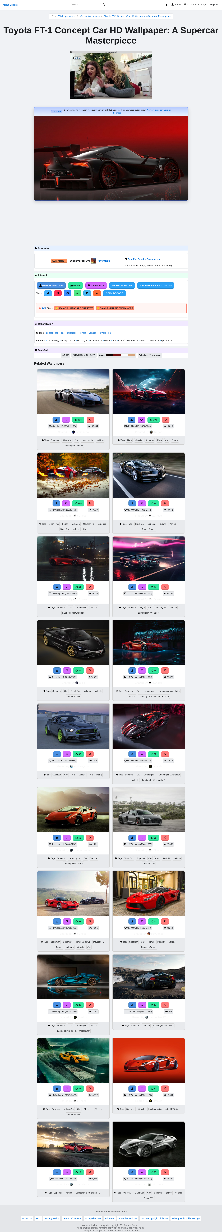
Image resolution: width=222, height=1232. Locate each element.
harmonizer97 (157, 1017)
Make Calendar (122, 285)
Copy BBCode (114, 293)
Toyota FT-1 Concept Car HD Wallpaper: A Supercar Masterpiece (137, 16)
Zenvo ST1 (149, 1198)
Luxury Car (153, 340)
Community (192, 4)
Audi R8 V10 (149, 864)
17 (154, 1005)
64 (154, 587)
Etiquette (109, 1218)
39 (79, 670)
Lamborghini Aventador (148, 613)
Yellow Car (69, 1109)
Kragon (157, 432)
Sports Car (166, 340)
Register (214, 4)
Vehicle (100, 440)
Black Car (64, 529)
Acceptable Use (93, 1218)
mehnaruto (82, 432)
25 (154, 1172)
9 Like (77, 285)
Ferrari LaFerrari (82, 942)
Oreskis (157, 766)
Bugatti (163, 524)
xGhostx (82, 515)
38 (154, 838)
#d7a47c (131, 355)
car (62, 333)
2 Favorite (97, 285)
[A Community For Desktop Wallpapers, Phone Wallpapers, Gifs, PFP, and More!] (52, 16)
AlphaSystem (82, 766)
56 (79, 838)
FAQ (38, 1218)
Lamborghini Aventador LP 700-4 (154, 696)
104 (79, 503)
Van (114, 340)
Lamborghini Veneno (73, 446)
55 (154, 670)
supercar (71, 333)
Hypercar (127, 1193)
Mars (159, 440)
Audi (157, 858)
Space (175, 440)
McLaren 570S (73, 1114)
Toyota (82, 333)
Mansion (161, 942)
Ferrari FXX (53, 524)
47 (154, 921)
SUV (72, 340)
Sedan (107, 340)
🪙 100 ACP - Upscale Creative (74, 308)
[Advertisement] (111, 222)
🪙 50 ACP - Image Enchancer (115, 308)
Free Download (52, 285)
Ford (73, 775)
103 (154, 419)
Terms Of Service (72, 1218)
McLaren (76, 524)
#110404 (109, 355)
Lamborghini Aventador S (153, 780)
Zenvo (169, 1193)
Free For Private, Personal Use (144, 259)
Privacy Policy (52, 1218)
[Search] (104, 4)
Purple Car (55, 942)
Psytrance (103, 260)
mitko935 (157, 1184)
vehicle (92, 333)
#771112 (117, 355)
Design (64, 340)
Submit (178, 4)
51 (79, 587)
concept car (52, 333)
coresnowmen (82, 850)
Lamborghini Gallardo (73, 864)
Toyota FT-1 (105, 333)
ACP (44, 308)
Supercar (55, 440)
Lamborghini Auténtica (163, 1025)
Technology (53, 340)
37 (154, 754)
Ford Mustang (95, 775)
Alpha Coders (10, 5)
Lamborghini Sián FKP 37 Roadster (73, 1031)
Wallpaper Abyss (66, 16)
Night (142, 607)
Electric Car (96, 340)
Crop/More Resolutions (156, 285)
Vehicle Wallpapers (90, 16)
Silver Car (67, 440)
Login (204, 4)
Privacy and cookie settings (186, 1218)
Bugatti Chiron (148, 529)
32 (79, 1005)
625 (79, 419)
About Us (27, 1218)
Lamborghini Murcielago (73, 613)
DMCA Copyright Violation (154, 1218)
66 (79, 754)
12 (79, 1172)
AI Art (129, 440)
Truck (142, 340)
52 (79, 921)
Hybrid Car (132, 340)
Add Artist (59, 261)
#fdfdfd (124, 355)
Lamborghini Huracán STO (88, 1193)
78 (154, 503)
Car (76, 440)
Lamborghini (87, 440)
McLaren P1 (88, 524)
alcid (82, 682)
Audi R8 (166, 858)
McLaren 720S (73, 696)
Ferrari (65, 524)
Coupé (121, 340)
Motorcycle (82, 340)
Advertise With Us (127, 1218)
